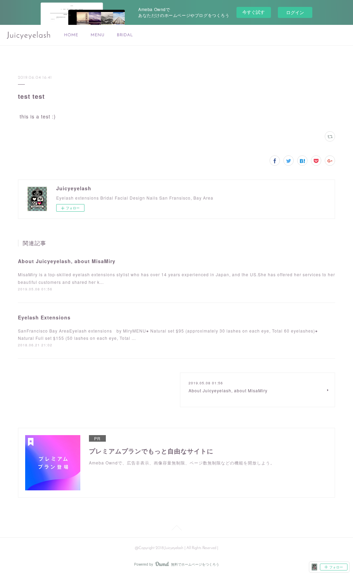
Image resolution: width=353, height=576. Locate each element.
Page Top (176, 529)
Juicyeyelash (29, 35)
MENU (97, 35)
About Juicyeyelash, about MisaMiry (66, 261)
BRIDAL (125, 35)
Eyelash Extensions (44, 317)
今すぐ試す (253, 12)
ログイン (295, 12)
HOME (71, 35)
